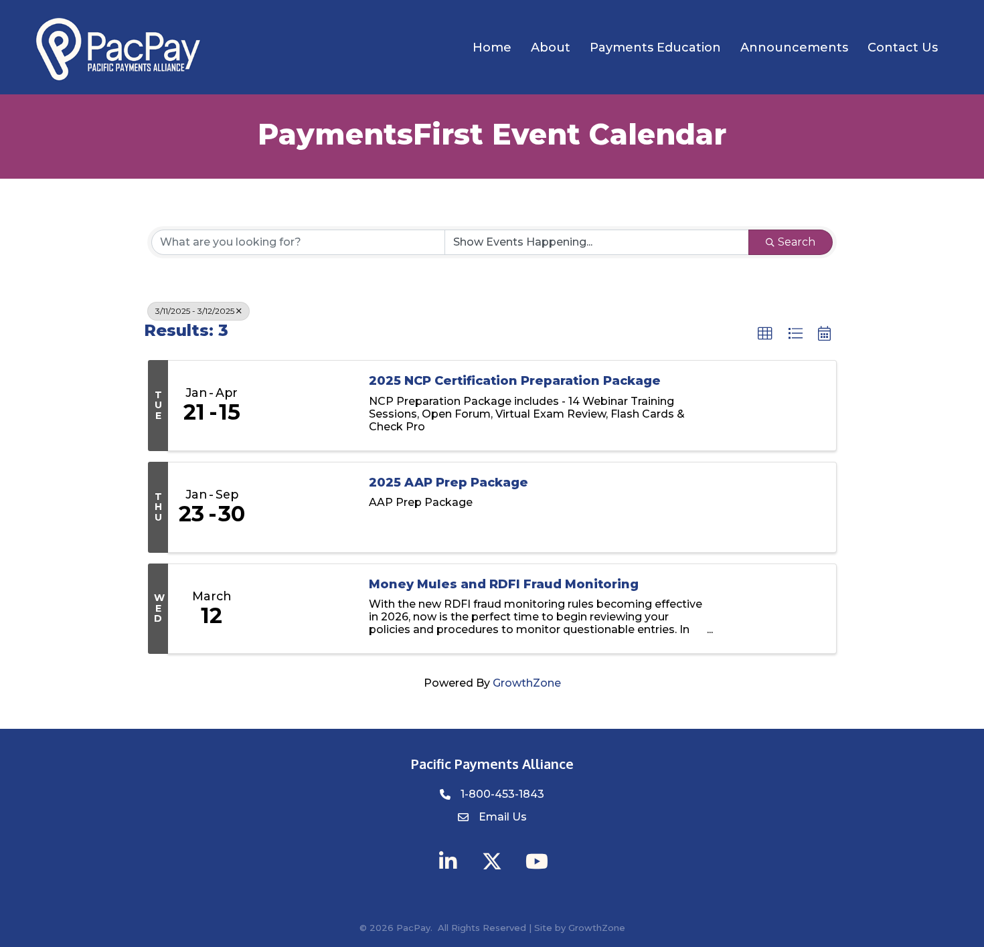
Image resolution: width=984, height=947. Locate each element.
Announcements (794, 47)
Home (492, 47)
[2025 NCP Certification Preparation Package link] (305, 405)
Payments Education (655, 47)
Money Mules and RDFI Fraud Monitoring (504, 585)
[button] (765, 334)
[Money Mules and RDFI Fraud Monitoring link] (305, 609)
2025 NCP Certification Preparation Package (515, 381)
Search (796, 242)
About (550, 47)
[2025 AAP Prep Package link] (305, 507)
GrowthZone (527, 683)
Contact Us (903, 47)
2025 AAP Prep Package (448, 483)
